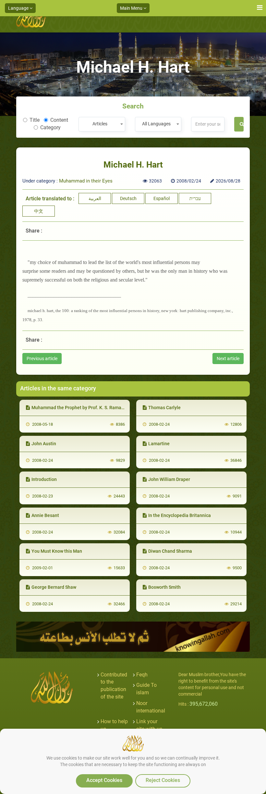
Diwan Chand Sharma (170, 551)
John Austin (43, 443)
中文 (38, 211)
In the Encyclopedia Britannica (179, 515)
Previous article (42, 358)
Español (161, 198)
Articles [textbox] (99, 123)
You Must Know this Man (56, 551)
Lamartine (159, 443)
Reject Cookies (163, 780)
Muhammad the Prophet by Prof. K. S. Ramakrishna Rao (88, 407)
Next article (228, 358)
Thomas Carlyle (164, 407)
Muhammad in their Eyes (86, 181)
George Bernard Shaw (53, 587)
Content (59, 120)
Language (19, 8)
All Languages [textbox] (156, 123)
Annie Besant (45, 515)
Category (50, 127)
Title (35, 120)
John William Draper (169, 479)
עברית (195, 198)
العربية (95, 198)
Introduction (44, 479)
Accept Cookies (104, 780)
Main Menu (131, 8)
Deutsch (128, 198)
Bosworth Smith (164, 587)
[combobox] (102, 124)
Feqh (142, 675)
